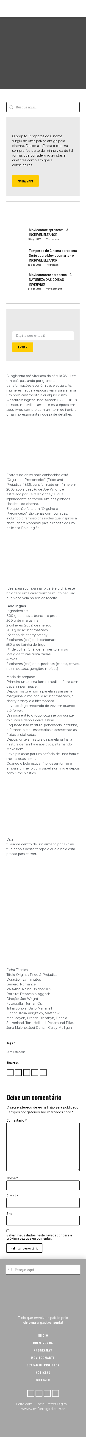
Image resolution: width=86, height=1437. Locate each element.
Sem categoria (15, 1052)
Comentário (16, 1120)
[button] (78, 8)
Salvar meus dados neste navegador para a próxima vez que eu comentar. (39, 1237)
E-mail (12, 1195)
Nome (12, 1178)
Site (9, 1213)
